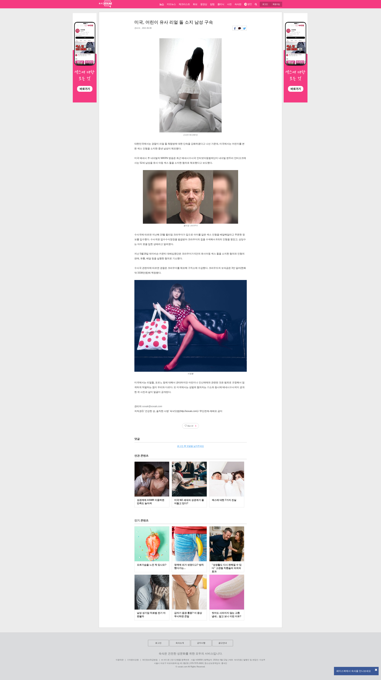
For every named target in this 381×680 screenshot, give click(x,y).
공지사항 (201, 643)
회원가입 (276, 4)
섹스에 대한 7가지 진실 (224, 500)
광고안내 (222, 643)
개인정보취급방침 (150, 660)
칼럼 (212, 4)
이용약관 (120, 660)
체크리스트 (184, 4)
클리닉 (220, 4)
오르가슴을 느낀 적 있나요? (151, 565)
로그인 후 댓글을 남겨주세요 (190, 446)
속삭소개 (180, 643)
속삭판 (238, 4)
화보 (195, 4)
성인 (248, 4)
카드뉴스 (171, 4)
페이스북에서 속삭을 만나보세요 (353, 671)
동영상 (203, 4)
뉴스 (161, 4)
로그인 (265, 4)
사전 (229, 4)
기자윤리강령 (133, 660)
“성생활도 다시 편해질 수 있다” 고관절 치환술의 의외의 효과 (227, 568)
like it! (191, 426)
